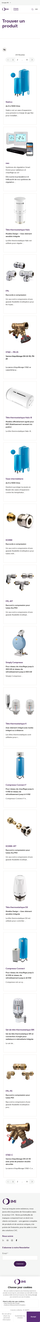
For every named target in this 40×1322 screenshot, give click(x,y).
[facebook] (16, 1240)
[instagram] (12, 1240)
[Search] (32, 9)
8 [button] (27, 60)
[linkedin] (3, 1240)
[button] (8, 59)
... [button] (22, 60)
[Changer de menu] (36, 9)
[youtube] (7, 1240)
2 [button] (17, 60)
